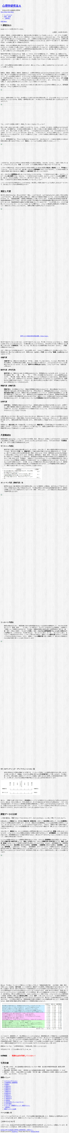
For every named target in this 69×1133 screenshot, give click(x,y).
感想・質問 (7, 16)
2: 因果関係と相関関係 (11, 1082)
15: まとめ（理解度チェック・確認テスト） (17, 1105)
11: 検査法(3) (8, 1098)
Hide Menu (11, 12)
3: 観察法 (6, 1084)
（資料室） (7, 18)
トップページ (8, 15)
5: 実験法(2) (7, 1088)
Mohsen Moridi (35, 1131)
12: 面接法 (7, 1100)
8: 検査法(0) (7, 1093)
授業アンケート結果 (10, 1109)
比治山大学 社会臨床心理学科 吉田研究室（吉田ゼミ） (17, 1130)
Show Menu (4, 12)
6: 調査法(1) (7, 1089)
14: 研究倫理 (7, 1103)
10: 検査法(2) (8, 1096)
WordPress (15, 1131)
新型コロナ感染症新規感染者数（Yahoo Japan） (34, 336)
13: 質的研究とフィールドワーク (14, 1102)
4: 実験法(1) (7, 1086)
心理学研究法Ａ (11, 5)
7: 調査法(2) (7, 1091)
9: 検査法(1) (7, 1095)
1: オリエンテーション (11, 1081)
